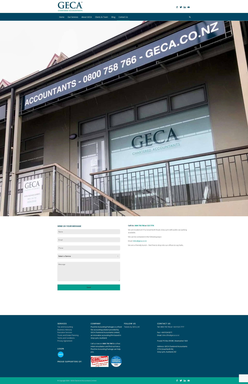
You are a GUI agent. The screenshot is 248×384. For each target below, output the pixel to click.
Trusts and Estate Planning (67, 335)
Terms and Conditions (66, 338)
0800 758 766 (139, 225)
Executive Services (64, 332)
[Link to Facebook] (177, 7)
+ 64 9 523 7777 (178, 327)
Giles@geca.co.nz (140, 241)
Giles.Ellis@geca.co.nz (170, 335)
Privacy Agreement (64, 341)
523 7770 (150, 225)
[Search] (189, 17)
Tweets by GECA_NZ (132, 327)
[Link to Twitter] (181, 7)
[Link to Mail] (189, 7)
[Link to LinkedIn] (185, 7)
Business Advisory (64, 329)
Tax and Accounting (65, 327)
